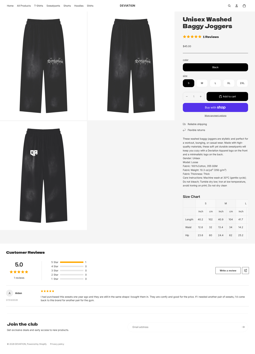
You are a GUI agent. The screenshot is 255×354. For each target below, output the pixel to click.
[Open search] (229, 6)
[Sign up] (243, 327)
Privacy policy (57, 344)
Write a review (228, 270)
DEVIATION (20, 344)
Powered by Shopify (37, 344)
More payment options (215, 115)
